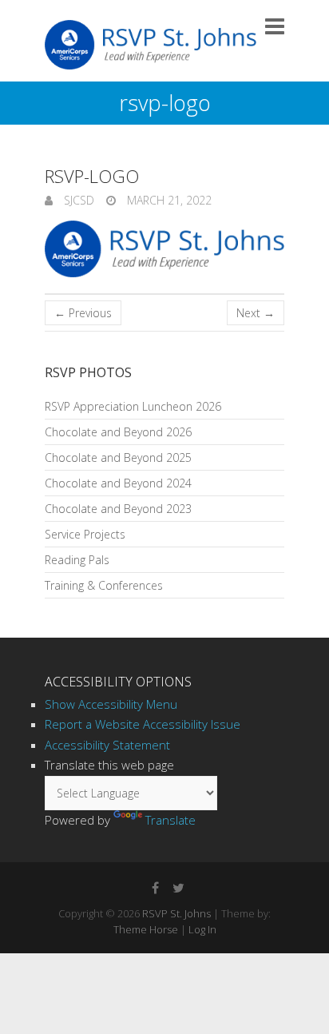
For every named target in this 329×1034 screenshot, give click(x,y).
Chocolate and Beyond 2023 (118, 508)
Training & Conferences (104, 585)
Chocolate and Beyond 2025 (118, 457)
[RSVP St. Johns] (150, 45)
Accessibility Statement (107, 745)
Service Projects (85, 534)
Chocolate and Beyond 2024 (118, 483)
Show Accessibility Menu (111, 704)
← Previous (83, 312)
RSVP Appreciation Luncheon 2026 (133, 406)
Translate (170, 820)
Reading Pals (77, 559)
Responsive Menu (274, 26)
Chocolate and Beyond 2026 (118, 431)
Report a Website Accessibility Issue (142, 724)
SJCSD (77, 200)
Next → (255, 312)
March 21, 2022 (168, 200)
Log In (202, 929)
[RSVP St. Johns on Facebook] (154, 887)
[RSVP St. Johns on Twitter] (178, 887)
